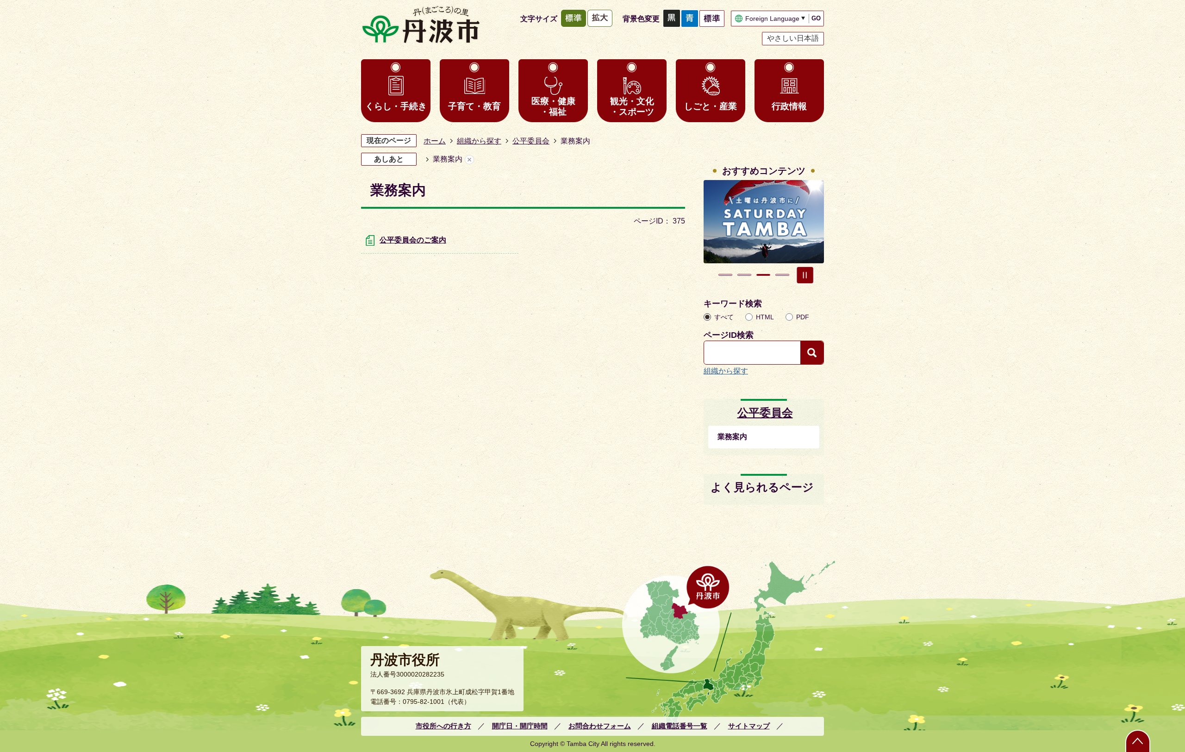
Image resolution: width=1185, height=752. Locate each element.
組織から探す (479, 141)
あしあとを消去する (469, 159)
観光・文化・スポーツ (632, 106)
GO (816, 18)
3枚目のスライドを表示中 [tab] (763, 274)
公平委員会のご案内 (413, 240)
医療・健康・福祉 (553, 106)
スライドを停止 (805, 275)
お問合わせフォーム (599, 726)
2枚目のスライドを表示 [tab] (744, 274)
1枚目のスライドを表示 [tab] (725, 274)
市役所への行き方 (443, 726)
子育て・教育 (474, 106)
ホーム (435, 141)
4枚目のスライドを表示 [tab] (782, 274)
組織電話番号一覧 (679, 726)
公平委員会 (530, 141)
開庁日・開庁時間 (520, 726)
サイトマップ (749, 726)
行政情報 (789, 106)
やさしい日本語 (793, 38)
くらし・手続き (396, 106)
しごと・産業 (710, 106)
